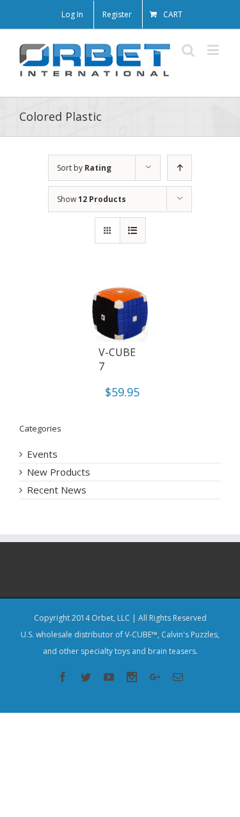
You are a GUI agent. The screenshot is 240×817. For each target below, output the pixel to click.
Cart (172, 14)
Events (42, 453)
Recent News (56, 489)
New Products (58, 471)
